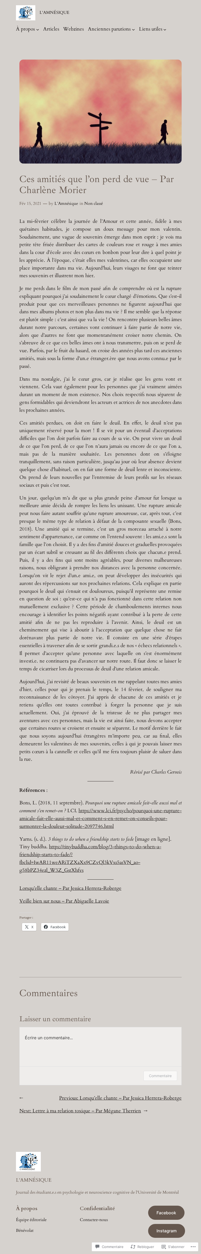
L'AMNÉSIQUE (54, 12)
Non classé (93, 203)
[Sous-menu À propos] (37, 29)
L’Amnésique (66, 203)
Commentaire (160, 1075)
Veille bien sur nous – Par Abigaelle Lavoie (64, 901)
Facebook (166, 1212)
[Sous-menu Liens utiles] (164, 29)
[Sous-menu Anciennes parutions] (133, 29)
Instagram (167, 1230)
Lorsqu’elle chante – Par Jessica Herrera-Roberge (70, 888)
